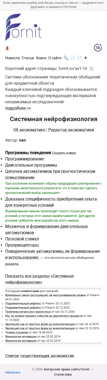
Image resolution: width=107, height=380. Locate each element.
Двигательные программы (31, 165)
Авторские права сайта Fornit (66, 369)
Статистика (63, 374)
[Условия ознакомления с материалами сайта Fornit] (98, 49)
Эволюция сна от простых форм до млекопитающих (40, 324)
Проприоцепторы (22, 245)
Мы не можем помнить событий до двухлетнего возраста (44, 316)
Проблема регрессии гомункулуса (28, 311)
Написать (13, 372)
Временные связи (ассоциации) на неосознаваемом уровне (45, 295)
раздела (11, 264)
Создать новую (64, 153)
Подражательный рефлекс (23, 303)
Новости (12, 58)
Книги (41, 58)
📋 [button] (91, 69)
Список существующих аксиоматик (39, 355)
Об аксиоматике (29, 129)
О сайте (54, 58)
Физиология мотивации (20, 336)
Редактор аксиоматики (71, 129)
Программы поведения (28, 152)
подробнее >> (18, 108)
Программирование (24, 158)
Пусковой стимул (22, 238)
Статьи (28, 58)
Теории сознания (16, 332)
